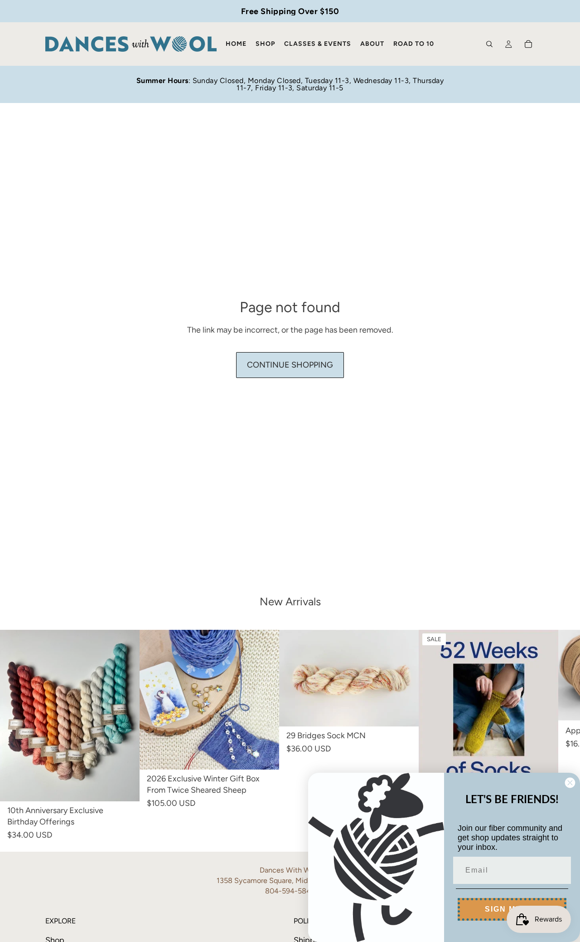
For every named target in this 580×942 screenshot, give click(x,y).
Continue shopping (290, 365)
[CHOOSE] (125, 787)
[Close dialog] (570, 782)
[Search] (489, 44)
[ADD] (265, 755)
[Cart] (528, 44)
